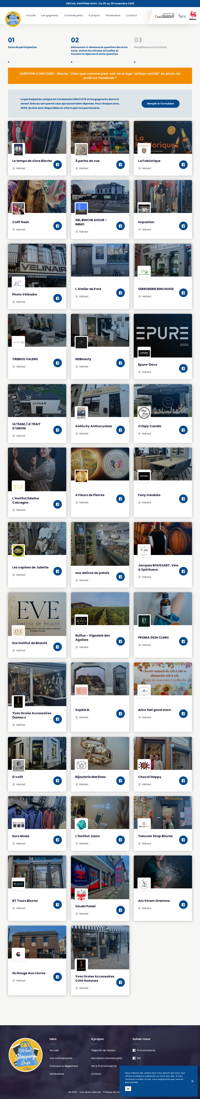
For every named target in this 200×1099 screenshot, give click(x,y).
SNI (139, 1058)
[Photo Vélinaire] (37, 265)
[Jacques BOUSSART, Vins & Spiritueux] (163, 538)
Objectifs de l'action (103, 1050)
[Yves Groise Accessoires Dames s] (37, 684)
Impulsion (146, 222)
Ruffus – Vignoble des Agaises (92, 637)
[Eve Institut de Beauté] (37, 614)
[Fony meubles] (163, 464)
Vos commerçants (61, 1058)
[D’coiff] (37, 753)
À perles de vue (87, 160)
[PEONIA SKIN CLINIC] (163, 608)
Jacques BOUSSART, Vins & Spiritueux (158, 567)
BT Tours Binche (25, 901)
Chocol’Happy (149, 777)
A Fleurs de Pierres (89, 495)
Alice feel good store (154, 710)
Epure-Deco (147, 365)
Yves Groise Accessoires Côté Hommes (94, 978)
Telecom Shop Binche (155, 836)
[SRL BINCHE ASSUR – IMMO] (100, 196)
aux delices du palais (92, 573)
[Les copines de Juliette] (37, 538)
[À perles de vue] (100, 137)
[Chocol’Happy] (163, 753)
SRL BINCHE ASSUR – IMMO (91, 222)
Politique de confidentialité (117, 1092)
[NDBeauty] (100, 330)
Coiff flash (20, 222)
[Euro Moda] (37, 812)
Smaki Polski (85, 906)
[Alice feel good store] (163, 678)
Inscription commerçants (106, 1058)
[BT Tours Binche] (37, 871)
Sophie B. (82, 710)
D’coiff (17, 777)
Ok (128, 1088)
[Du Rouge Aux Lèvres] (37, 942)
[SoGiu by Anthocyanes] (100, 400)
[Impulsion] (163, 196)
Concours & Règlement (64, 1066)
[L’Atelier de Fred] (100, 260)
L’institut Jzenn (87, 836)
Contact (131, 15)
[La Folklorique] (163, 137)
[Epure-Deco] (163, 336)
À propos (94, 15)
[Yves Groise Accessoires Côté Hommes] (100, 947)
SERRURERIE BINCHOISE (156, 289)
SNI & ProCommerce (103, 1066)
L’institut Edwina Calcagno (25, 500)
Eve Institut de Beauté (29, 643)
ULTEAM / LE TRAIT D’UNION (26, 426)
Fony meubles (149, 495)
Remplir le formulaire (160, 103)
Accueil (30, 15)
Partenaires (113, 15)
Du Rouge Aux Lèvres (28, 973)
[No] (192, 1081)
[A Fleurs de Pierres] (100, 464)
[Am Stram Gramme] (163, 871)
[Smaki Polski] (100, 877)
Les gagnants (49, 15)
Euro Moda (20, 836)
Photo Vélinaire (24, 294)
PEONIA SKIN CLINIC (153, 637)
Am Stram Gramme (154, 901)
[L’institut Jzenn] (100, 812)
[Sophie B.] (100, 678)
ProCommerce (146, 1050)
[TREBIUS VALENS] (37, 330)
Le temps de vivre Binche (32, 160)
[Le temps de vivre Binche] (37, 137)
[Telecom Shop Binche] (163, 812)
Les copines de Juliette (30, 567)
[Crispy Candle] (163, 400)
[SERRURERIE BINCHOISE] (163, 260)
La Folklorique (149, 160)
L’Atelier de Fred (88, 289)
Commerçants (73, 15)
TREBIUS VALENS (25, 359)
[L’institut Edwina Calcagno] (37, 469)
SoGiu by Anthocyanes (93, 426)
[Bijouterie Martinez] (100, 753)
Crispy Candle (149, 426)
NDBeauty (83, 359)
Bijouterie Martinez (90, 777)
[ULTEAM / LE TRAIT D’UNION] (37, 400)
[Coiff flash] (37, 196)
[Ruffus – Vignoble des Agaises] (100, 608)
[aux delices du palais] (100, 544)
